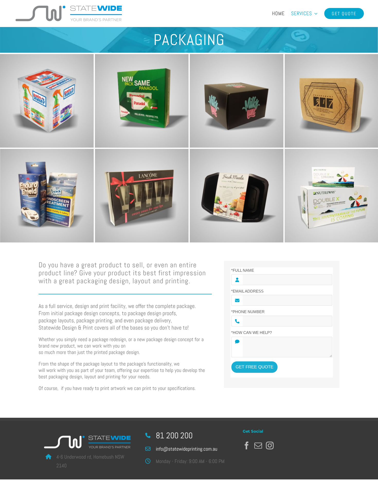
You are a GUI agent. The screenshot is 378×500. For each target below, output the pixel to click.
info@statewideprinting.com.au (186, 449)
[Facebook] (246, 445)
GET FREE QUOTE (254, 367)
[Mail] (258, 445)
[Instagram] (270, 445)
